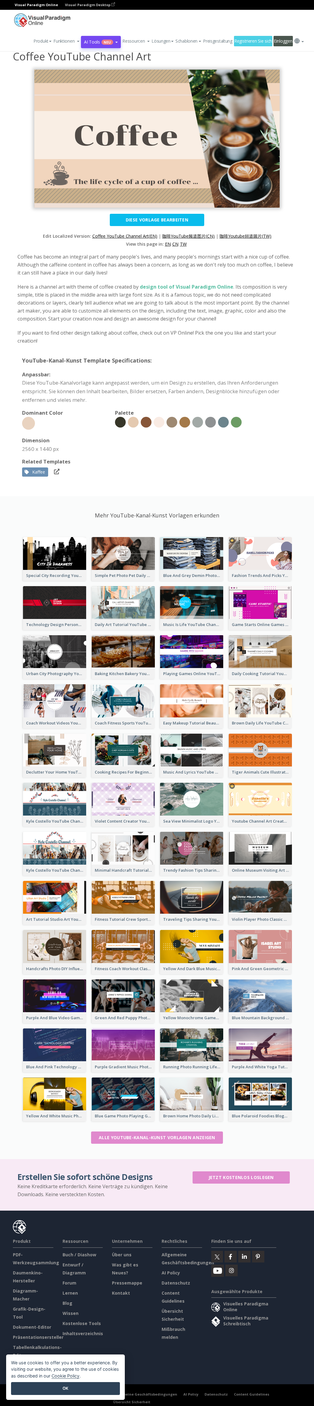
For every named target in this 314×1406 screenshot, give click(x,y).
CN (175, 244)
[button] (66, 41)
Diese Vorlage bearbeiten (157, 220)
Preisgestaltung (217, 41)
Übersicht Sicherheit (131, 1402)
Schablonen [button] (186, 41)
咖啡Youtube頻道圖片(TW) (245, 236)
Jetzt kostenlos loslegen (241, 1177)
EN (168, 244)
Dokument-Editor (32, 1327)
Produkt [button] (40, 41)
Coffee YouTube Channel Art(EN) (124, 236)
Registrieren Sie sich (253, 41)
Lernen (70, 1293)
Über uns (122, 1255)
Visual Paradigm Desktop (88, 4)
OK (65, 1388)
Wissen (70, 1313)
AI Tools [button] (97, 42)
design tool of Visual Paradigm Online (186, 286)
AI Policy (171, 1273)
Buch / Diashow (79, 1255)
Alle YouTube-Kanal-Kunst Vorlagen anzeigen (157, 1137)
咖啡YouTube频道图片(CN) (188, 236)
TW (183, 244)
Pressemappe (127, 1283)
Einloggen (283, 41)
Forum (69, 1283)
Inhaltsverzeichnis (83, 1333)
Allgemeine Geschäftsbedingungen (145, 1394)
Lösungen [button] (160, 41)
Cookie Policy (65, 1375)
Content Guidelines (251, 1394)
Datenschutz (176, 1283)
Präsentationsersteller (38, 1337)
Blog (67, 1303)
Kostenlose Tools (82, 1323)
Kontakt (121, 1293)
